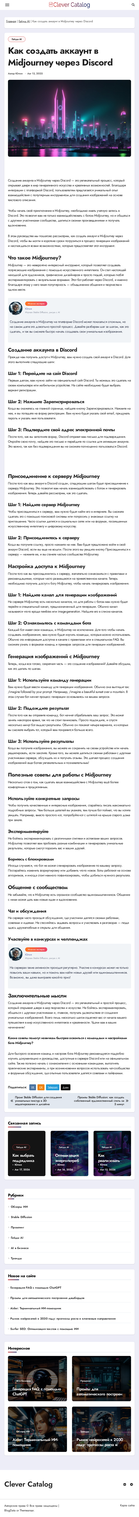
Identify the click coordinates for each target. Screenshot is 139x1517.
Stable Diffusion (21, 1217)
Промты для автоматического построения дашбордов (47, 1298)
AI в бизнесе (20, 1248)
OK (41, 1087)
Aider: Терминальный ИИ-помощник (35, 1308)
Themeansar (27, 1510)
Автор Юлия (15, 73)
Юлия (18, 1164)
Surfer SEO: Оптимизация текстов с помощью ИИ (44, 1329)
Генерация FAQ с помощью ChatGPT (35, 1288)
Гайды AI (24, 21)
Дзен (66, 1087)
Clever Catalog (28, 1484)
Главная (11, 21)
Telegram (53, 1087)
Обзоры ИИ (19, 1207)
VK (32, 1087)
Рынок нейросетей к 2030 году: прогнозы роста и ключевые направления (62, 1319)
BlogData (10, 1510)
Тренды (16, 1258)
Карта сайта (127, 1505)
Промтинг (17, 1227)
